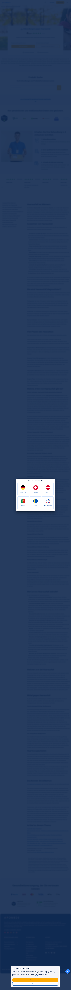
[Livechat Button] (67, 971)
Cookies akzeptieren (35, 980)
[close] (53, 480)
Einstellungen (35, 984)
